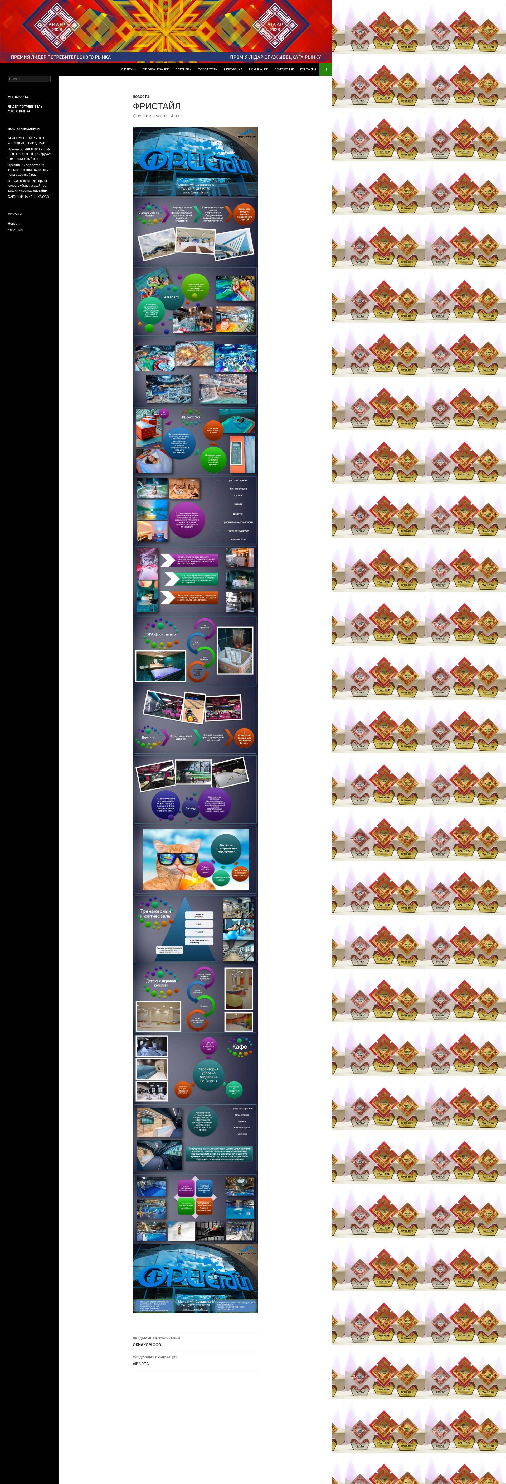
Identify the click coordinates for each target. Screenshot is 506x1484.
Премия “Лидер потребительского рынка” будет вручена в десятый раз (28, 169)
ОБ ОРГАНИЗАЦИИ (156, 69)
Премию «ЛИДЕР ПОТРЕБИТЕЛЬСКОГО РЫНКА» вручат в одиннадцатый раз (29, 154)
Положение (284, 69)
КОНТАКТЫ (308, 69)
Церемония (233, 69)
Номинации (258, 69)
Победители (208, 69)
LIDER (178, 116)
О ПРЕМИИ (129, 69)
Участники (15, 230)
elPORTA (155, 1360)
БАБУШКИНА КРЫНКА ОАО (28, 197)
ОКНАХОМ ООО (156, 1341)
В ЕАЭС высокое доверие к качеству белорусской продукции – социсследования (28, 185)
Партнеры (184, 69)
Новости (141, 97)
